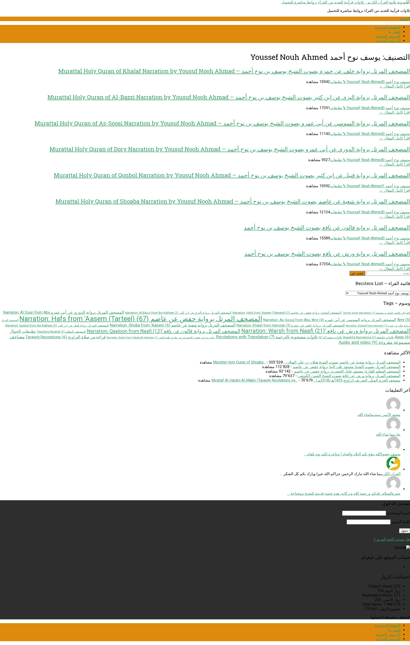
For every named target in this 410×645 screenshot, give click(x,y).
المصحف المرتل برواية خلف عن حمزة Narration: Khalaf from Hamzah (291, 325)
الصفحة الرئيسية (388, 27)
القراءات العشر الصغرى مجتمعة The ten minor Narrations (376, 312)
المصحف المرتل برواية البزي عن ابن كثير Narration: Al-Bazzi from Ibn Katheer (178, 312)
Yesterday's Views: (378, 595)
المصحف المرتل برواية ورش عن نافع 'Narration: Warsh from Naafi (325, 330)
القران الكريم (390, 474)
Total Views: (372, 604)
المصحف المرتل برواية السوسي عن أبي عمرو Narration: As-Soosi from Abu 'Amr (329, 320)
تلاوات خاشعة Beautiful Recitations (368, 337)
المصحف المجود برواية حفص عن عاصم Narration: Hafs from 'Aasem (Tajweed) (287, 312)
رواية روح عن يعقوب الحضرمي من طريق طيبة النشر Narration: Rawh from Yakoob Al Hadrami (161, 337)
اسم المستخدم (398, 513)
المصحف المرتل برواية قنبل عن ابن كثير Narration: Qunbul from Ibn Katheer (57, 325)
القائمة (405, 19)
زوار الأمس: (391, 600)
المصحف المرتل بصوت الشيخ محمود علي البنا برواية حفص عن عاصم (347, 367)
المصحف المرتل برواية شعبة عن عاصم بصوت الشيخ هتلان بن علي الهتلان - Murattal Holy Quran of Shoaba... (307, 362)
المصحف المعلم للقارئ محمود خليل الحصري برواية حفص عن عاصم (347, 371)
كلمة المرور (400, 521)
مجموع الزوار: (389, 609)
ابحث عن (357, 273)
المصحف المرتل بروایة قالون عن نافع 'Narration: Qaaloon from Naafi (163, 331)
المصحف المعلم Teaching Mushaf (61, 331)
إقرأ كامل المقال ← (394, 86)
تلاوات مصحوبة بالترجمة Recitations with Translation (267, 336)
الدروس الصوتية (388, 36)
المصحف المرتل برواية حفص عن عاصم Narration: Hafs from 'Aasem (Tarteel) (140, 319)
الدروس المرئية (388, 40)
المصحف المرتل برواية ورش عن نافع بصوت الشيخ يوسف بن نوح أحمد (327, 253)
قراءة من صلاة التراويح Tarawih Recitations (66, 337)
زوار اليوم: (392, 591)
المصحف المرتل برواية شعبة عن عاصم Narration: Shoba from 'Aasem (173, 325)
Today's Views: (381, 586)
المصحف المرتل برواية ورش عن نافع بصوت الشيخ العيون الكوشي (349, 376)
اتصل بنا (394, 31)
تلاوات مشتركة (330, 337)
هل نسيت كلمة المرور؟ (391, 539)
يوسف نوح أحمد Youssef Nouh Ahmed (378, 81)
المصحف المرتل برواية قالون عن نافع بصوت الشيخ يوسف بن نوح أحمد (327, 227)
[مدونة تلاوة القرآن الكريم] (345, 2)
